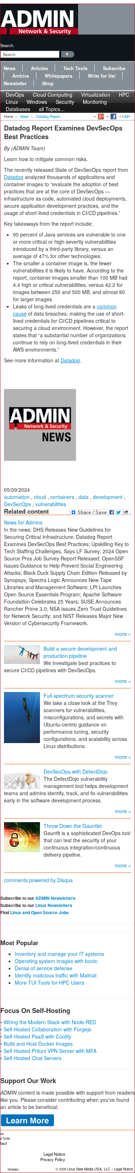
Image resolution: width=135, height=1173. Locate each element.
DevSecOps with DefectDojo (76, 771)
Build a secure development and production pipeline (80, 652)
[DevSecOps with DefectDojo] (22, 778)
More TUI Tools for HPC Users (49, 982)
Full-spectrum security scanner (79, 695)
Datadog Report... (49, 116)
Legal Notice (54, 1154)
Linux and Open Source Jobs (39, 912)
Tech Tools (75, 68)
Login (126, 116)
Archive (20, 76)
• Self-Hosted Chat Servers (31, 1058)
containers (62, 496)
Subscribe (114, 68)
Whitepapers (58, 76)
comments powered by (38, 880)
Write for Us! (102, 76)
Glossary (13, 1169)
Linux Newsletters (53, 905)
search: (7, 45)
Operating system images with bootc (56, 960)
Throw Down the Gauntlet (73, 825)
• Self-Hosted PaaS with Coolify (35, 1036)
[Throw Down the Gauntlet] (22, 836)
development (107, 496)
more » (123, 633)
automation (17, 496)
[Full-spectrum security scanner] (22, 716)
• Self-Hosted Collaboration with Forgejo (45, 1029)
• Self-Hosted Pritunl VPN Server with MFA (48, 1050)
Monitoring (95, 101)
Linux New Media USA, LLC (88, 1169)
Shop (48, 83)
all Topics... (51, 109)
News (9, 68)
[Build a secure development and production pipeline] (22, 653)
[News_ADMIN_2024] (40, 424)
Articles (39, 68)
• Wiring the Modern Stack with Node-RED (48, 1022)
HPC (124, 94)
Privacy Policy (52, 1159)
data (83, 496)
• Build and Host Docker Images (36, 1043)
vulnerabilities (50, 504)
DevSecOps (17, 504)
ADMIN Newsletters (55, 898)
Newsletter (15, 83)
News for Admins (23, 522)
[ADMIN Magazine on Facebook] (112, 116)
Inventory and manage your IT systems (59, 953)
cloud (40, 496)
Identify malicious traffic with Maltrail (55, 975)
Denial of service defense (43, 968)
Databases (18, 109)
